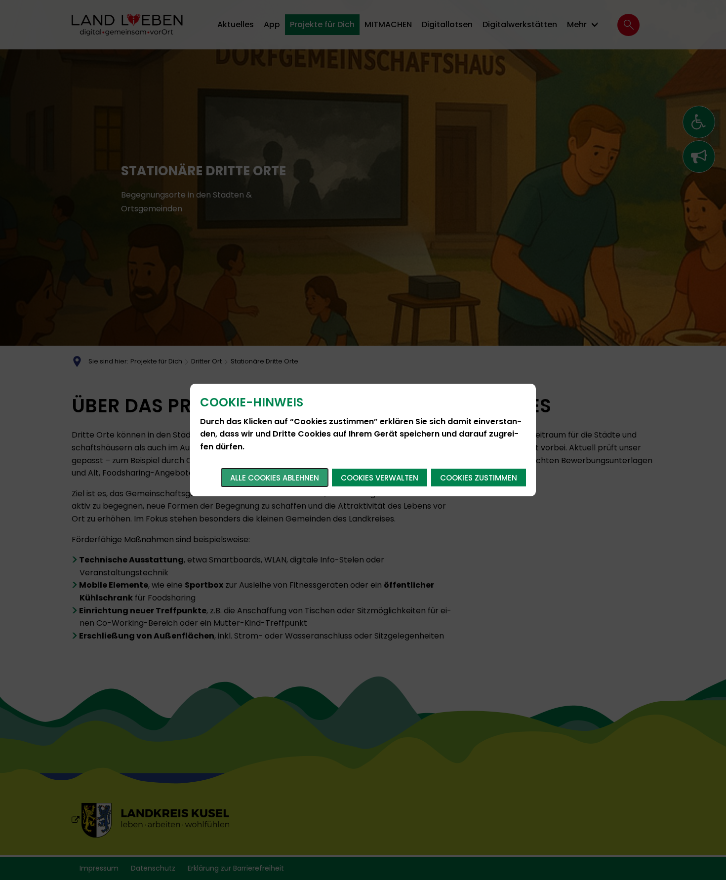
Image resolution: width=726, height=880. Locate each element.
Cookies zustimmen (478, 478)
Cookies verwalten (379, 478)
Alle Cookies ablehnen (274, 478)
